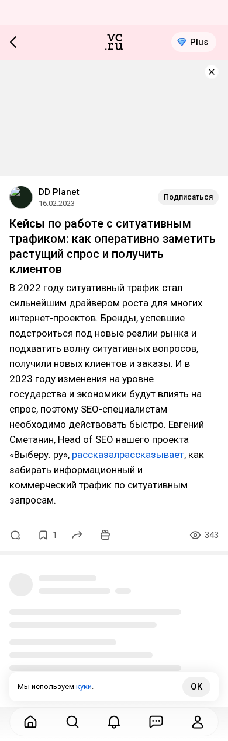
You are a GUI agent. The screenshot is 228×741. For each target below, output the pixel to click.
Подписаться (188, 197)
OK (196, 686)
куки (84, 686)
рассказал (95, 454)
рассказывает (151, 454)
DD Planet (59, 192)
